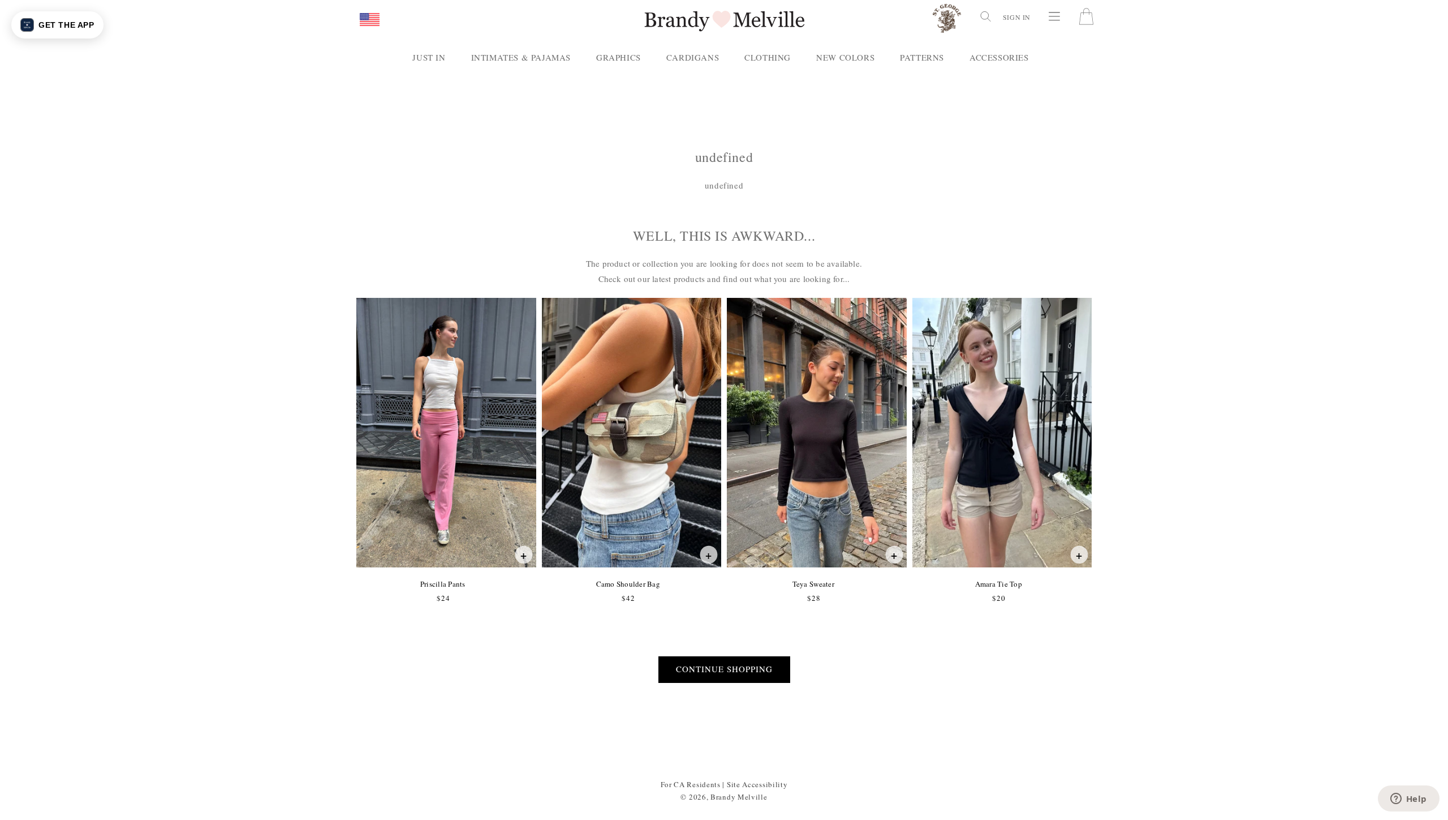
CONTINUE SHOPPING (724, 668)
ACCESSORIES (999, 57)
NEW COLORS (845, 57)
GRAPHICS (618, 57)
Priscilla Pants (443, 584)
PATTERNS (922, 57)
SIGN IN (1017, 17)
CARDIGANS (692, 57)
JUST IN (428, 57)
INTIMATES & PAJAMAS (521, 57)
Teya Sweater (813, 584)
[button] (369, 20)
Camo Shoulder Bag (628, 584)
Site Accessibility (757, 784)
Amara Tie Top (998, 584)
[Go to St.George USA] (947, 20)
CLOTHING (767, 57)
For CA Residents (691, 784)
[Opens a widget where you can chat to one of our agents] (1408, 799)
